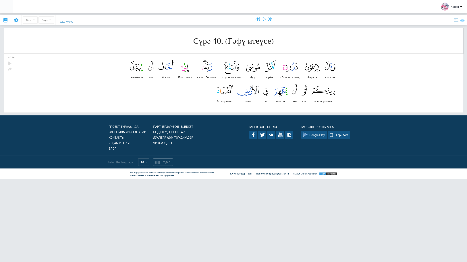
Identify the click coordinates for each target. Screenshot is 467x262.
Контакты (116, 137)
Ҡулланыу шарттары (241, 173)
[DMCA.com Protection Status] (328, 174)
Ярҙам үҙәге (163, 143)
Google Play (317, 135)
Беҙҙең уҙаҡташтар (169, 132)
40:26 (11, 57)
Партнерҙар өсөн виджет (173, 126)
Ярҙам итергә (119, 143)
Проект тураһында (123, 126)
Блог (112, 148)
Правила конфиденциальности (272, 173)
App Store (342, 135)
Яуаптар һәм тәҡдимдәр (173, 137)
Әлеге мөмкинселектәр (127, 132)
